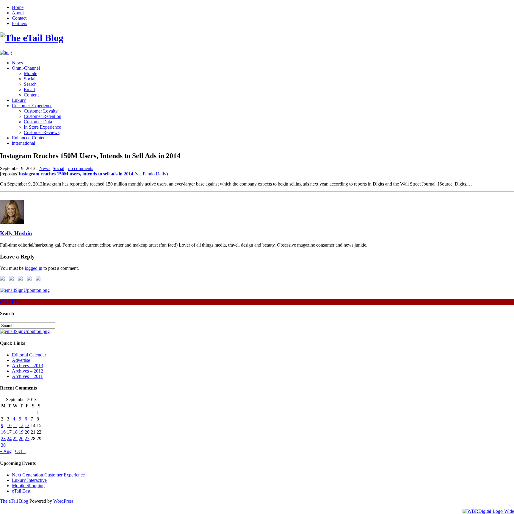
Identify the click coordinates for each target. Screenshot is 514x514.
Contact (19, 18)
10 (9, 425)
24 (9, 438)
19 (21, 431)
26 (21, 438)
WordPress (63, 501)
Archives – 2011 (27, 376)
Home (17, 7)
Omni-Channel (26, 68)
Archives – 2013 (27, 365)
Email (29, 89)
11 (15, 425)
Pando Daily (154, 173)
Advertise (21, 360)
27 (27, 438)
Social (29, 78)
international (23, 143)
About (18, 12)
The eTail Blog (14, 501)
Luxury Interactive (29, 480)
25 (15, 438)
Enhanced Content (29, 137)
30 (3, 445)
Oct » (20, 451)
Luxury (19, 100)
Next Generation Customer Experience (48, 474)
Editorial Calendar (29, 354)
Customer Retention (42, 116)
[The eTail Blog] (31, 37)
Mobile (30, 73)
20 (27, 431)
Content (31, 94)
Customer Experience (32, 105)
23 (3, 438)
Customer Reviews (41, 132)
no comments (80, 168)
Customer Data (38, 121)
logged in (33, 268)
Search (30, 84)
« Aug (6, 451)
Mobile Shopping (28, 485)
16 (3, 431)
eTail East (21, 490)
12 (21, 425)
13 (27, 425)
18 (15, 431)
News (17, 62)
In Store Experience (42, 127)
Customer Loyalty (41, 110)
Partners (19, 23)
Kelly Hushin (16, 233)
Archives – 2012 (27, 370)
